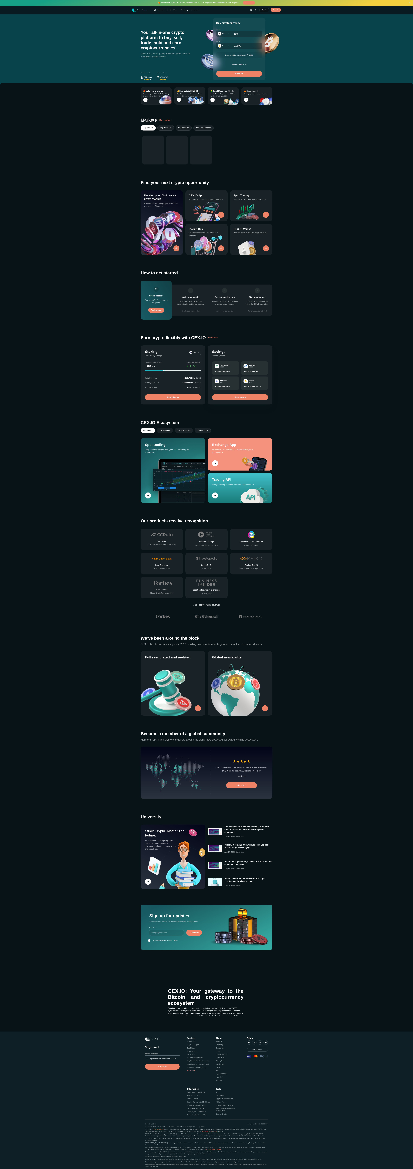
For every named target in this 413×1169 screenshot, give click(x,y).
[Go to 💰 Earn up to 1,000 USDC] (179, 100)
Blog (217, 1070)
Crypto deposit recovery (224, 1105)
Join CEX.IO (241, 785)
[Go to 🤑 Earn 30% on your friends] (212, 100)
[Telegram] (254, 1042)
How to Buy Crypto (193, 1095)
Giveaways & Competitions (196, 1112)
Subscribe (194, 933)
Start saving (240, 397)
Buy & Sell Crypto (193, 1045)
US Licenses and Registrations (211, 1131)
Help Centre (220, 1077)
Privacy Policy (220, 1061)
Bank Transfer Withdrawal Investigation (225, 1109)
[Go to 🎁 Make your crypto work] (145, 100)
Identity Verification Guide (196, 1105)
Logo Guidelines (221, 1074)
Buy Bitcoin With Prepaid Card (198, 1064)
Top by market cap (203, 128)
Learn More (213, 338)
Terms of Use (220, 1058)
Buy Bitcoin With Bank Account (198, 1061)
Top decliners (165, 128)
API (217, 1092)
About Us (219, 1041)
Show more (191, 1070)
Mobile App (220, 1095)
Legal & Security (221, 1054)
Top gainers (148, 128)
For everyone (164, 430)
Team (218, 1051)
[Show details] (176, 248)
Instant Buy (191, 1041)
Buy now (239, 74)
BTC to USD (191, 1054)
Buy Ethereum (192, 1051)
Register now (156, 310)
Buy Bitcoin (191, 1048)
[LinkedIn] (266, 1042)
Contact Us (220, 1048)
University (184, 10)
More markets (164, 120)
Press (218, 1067)
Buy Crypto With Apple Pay (196, 1067)
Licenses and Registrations (213, 1149)
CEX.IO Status (257, 1050)
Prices (175, 10)
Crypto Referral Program (224, 1099)
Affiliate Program (222, 1102)
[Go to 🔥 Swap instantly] (246, 100)
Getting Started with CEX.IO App (198, 1102)
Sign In (264, 10)
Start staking (173, 397)
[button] (194, 352)
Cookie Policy (220, 1064)
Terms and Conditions (239, 64)
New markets (183, 128)
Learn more (249, 3)
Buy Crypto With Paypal (195, 1058)
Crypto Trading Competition (197, 1115)
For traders (147, 430)
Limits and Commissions (196, 1092)
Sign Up (276, 10)
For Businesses (183, 430)
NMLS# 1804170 (158, 1129)
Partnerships (202, 430)
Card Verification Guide (195, 1108)
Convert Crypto (221, 1114)
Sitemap (219, 1080)
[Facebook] (260, 1042)
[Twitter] (249, 1042)
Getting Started (192, 1099)
